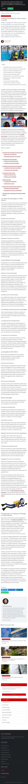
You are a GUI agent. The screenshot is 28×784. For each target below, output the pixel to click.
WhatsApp (5, 592)
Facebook (12, 589)
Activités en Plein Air (9, 11)
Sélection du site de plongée (11, 161)
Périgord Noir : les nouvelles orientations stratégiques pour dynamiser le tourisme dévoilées (13, 659)
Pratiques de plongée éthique (11, 188)
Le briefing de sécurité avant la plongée (12, 166)
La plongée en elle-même (9, 173)
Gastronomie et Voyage (5, 756)
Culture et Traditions (5, 752)
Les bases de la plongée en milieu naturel (13, 152)
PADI (13, 490)
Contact (2, 770)
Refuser (4, 8)
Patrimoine (3, 761)
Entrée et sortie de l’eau (10, 174)
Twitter (5, 589)
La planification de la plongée (10, 159)
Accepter (10, 8)
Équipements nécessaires (10, 154)
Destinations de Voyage (5, 754)
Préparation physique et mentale (12, 156)
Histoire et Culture (4, 759)
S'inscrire (14, 694)
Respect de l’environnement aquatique (12, 186)
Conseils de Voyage (5, 750)
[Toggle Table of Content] (2, 151)
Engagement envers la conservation (13, 190)
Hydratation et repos (9, 183)
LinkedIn (20, 589)
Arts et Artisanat (4, 747)
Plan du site (3, 776)
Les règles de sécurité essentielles (12, 168)
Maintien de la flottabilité (10, 177)
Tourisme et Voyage (5, 763)
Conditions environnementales (11, 163)
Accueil (2, 11)
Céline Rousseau (7, 606)
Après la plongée (7, 179)
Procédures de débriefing (10, 181)
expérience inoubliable (17, 519)
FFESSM (2, 496)
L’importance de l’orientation (11, 170)
